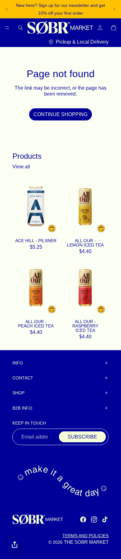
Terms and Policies (85, 535)
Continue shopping (60, 114)
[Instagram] (94, 519)
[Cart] (113, 28)
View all (21, 166)
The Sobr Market (86, 542)
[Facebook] (83, 519)
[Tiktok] (105, 519)
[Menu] (7, 28)
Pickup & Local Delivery (82, 42)
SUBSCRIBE (82, 436)
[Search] (20, 28)
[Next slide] (114, 9)
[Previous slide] (7, 9)
